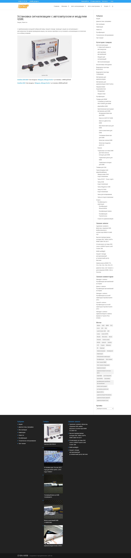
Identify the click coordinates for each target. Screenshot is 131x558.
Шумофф (99, 375)
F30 (106, 328)
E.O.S (98, 328)
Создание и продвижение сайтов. (41, 555)
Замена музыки (101, 351)
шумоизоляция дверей (103, 397)
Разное (100, 148)
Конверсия (110, 351)
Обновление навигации (103, 356)
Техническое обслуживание (105, 35)
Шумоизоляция (101, 368)
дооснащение (107, 375)
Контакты (104, 1)
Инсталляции (100, 24)
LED (108, 331)
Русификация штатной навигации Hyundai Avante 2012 (104, 298)
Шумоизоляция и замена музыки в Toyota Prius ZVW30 (104, 316)
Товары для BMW (101, 99)
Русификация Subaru (105, 211)
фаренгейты (100, 392)
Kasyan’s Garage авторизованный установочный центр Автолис (78, 452)
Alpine (98, 325)
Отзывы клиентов (95, 1)
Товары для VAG (101, 167)
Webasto (108, 345)
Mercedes (104, 336)
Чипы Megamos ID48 (104, 187)
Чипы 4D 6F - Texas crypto (105, 179)
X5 (97, 348)
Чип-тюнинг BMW (101, 362)
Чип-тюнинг (99, 38)
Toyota (102, 345)
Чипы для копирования (105, 194)
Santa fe (104, 342)
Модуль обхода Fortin (45, 79)
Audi (103, 325)
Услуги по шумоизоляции (105, 219)
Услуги (106, 6)
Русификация (100, 32)
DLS (111, 325)
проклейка (100, 378)
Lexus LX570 (105, 334)
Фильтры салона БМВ (105, 140)
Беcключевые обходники (104, 64)
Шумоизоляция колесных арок (104, 372)
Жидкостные (101, 94)
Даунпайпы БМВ (103, 106)
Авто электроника (94, 6)
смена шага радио (102, 386)
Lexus (98, 334)
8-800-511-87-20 (22, 1)
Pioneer (99, 339)
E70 (102, 328)
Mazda (98, 336)
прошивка (107, 378)
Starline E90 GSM (22, 79)
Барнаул (102, 348)
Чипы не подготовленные (105, 197)
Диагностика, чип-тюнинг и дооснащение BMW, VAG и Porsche (104, 270)
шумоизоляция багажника (104, 395)
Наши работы (85, 1)
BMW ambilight (100, 251)
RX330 (98, 342)
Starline (110, 342)
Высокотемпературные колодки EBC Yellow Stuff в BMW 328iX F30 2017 (104, 239)
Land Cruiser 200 (101, 331)
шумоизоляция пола (102, 400)
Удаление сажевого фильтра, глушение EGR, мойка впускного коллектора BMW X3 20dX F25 (104, 230)
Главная (56, 6)
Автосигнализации (102, 45)
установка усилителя (102, 389)
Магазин (64, 6)
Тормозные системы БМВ (105, 150)
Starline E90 (21, 83)
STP (98, 345)
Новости (24, 22)
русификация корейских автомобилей (103, 382)
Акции (19, 22)
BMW (107, 325)
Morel (110, 336)
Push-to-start (106, 339)
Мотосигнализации (104, 62)
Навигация (99, 27)
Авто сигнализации (77, 6)
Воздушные (101, 91)
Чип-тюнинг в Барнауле (103, 365)
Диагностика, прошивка (103, 21)
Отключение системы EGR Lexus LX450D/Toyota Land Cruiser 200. (104, 246)
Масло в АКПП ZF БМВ (106, 118)
